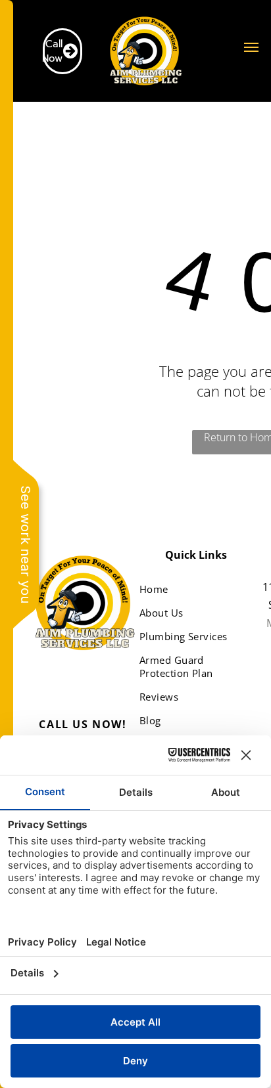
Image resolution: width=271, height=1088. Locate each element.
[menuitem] (191, 589)
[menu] (251, 47)
